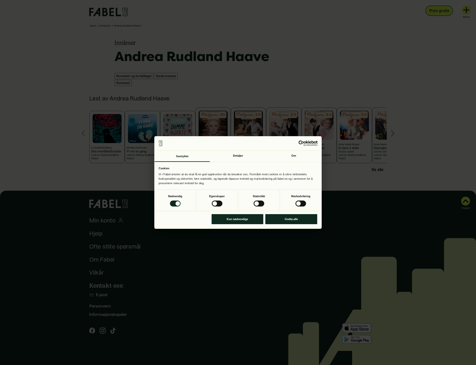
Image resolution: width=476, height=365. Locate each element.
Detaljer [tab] (238, 155)
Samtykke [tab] (182, 156)
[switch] (217, 203)
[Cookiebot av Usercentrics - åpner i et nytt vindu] (301, 143)
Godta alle (291, 219)
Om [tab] (293, 155)
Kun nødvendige (237, 219)
